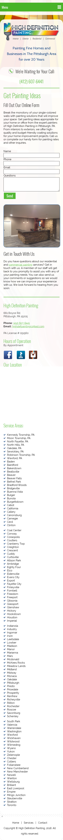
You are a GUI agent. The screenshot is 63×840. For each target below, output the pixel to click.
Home (15, 822)
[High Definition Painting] (31, 32)
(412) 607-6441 (31, 81)
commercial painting (20, 264)
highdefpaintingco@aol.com (28, 326)
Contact (42, 822)
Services (28, 822)
